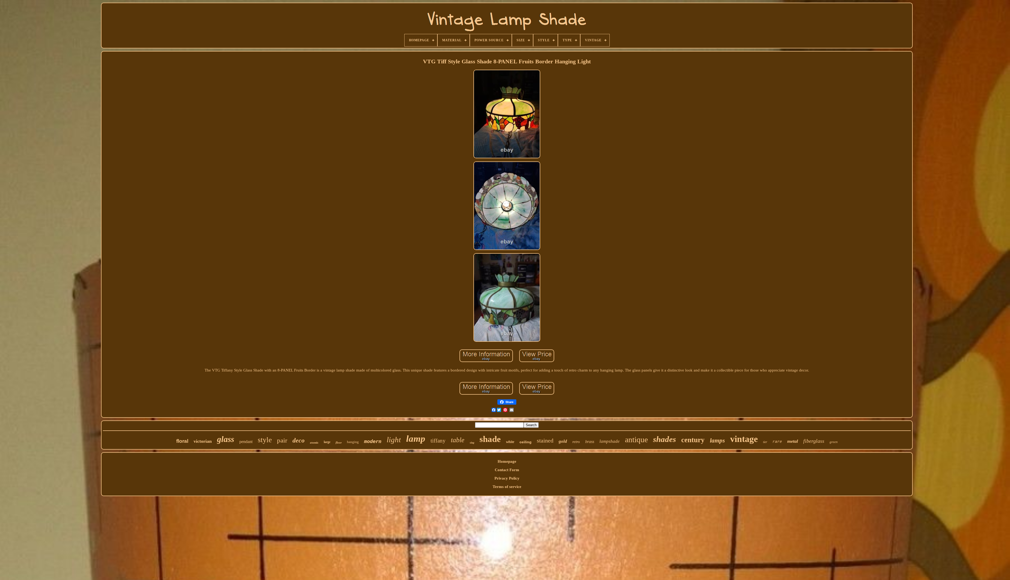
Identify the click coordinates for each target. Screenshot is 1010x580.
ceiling (525, 442)
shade (490, 439)
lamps (717, 440)
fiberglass (813, 441)
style (265, 440)
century (693, 440)
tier (765, 442)
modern (372, 441)
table (457, 440)
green (834, 442)
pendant (245, 441)
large (327, 442)
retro (576, 442)
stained (545, 440)
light (394, 439)
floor (339, 442)
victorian (203, 441)
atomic (314, 442)
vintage (744, 439)
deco (298, 440)
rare (777, 442)
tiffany (438, 440)
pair (282, 440)
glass (225, 439)
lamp (415, 439)
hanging (353, 442)
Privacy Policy (506, 478)
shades (664, 439)
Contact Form (507, 470)
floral (182, 441)
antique (636, 439)
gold (563, 441)
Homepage (507, 461)
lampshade (609, 441)
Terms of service (507, 487)
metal (792, 441)
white (510, 442)
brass (589, 441)
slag (472, 442)
